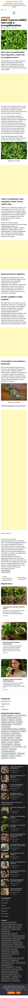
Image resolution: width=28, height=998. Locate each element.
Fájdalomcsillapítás (7, 724)
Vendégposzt (4, 709)
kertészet (19, 735)
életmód (12, 758)
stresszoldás (16, 744)
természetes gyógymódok (9, 753)
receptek (10, 742)
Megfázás (10, 738)
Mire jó (2, 706)
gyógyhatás (22, 729)
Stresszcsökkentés (7, 744)
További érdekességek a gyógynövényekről (13, 406)
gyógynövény (5, 731)
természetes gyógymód (8, 751)
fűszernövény (17, 724)
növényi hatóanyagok (16, 740)
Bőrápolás (4, 720)
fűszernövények (6, 726)
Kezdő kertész (5, 900)
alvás (3, 717)
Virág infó (3, 905)
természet (4, 749)
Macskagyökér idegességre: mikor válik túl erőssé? (17, 880)
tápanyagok (21, 753)
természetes (12, 749)
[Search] (5, 10)
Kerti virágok (4, 903)
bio (20, 717)
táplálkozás (5, 755)
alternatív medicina (20, 715)
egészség (11, 720)
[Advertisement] (14, 88)
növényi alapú (5, 740)
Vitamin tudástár (5, 570)
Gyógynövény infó (14, 1)
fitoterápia (19, 722)
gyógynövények (15, 731)
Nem (18, 992)
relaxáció (16, 742)
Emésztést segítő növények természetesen (11, 643)
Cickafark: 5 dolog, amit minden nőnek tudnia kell (12, 680)
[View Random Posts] (2, 10)
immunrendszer (15, 733)
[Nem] (26, 990)
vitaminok (12, 755)
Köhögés (4, 738)
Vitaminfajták (4, 916)
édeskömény (5, 758)
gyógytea (23, 731)
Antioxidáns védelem (11, 717)
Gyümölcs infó (5, 913)
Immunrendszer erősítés (8, 735)
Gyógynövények (5, 572)
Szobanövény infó (6, 908)
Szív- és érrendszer (17, 746)
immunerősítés (6, 733)
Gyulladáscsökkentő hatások (9, 729)
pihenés (4, 742)
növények (17, 738)
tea (25, 746)
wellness (18, 755)
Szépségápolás (6, 746)
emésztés (18, 720)
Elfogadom (11, 992)
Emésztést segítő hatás (8, 722)
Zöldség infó (4, 911)
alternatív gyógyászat (7, 715)
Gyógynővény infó (6, 17)
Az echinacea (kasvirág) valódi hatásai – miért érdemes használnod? (17, 835)
